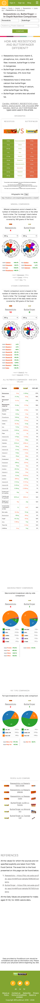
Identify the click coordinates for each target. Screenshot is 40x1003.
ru (20, 989)
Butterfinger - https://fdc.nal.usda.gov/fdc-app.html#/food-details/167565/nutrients (22, 888)
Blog (29, 3)
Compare (20, 31)
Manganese (5, 393)
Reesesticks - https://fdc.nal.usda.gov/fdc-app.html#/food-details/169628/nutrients (22, 878)
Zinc (21, 280)
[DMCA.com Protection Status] (20, 975)
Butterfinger (21, 10)
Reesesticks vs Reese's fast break (20, 784)
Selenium (4, 440)
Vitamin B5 (5, 485)
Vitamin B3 (5, 430)
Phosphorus (5, 417)
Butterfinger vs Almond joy (20, 810)
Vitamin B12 (5, 436)
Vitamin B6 (5, 488)
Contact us (16, 993)
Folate (4, 456)
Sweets (17, 8)
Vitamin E (4, 420)
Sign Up (21, 3)
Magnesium (20, 275)
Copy (26, 194)
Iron (3, 427)
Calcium (4, 446)
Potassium (5, 462)
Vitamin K (4, 453)
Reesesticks (27, 8)
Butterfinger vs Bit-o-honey (20, 804)
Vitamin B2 (5, 449)
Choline (4, 469)
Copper (20, 277)
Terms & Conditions (19, 995)
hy (24, 989)
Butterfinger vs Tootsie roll (20, 817)
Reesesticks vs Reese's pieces (20, 791)
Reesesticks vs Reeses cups (20, 797)
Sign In (12, 3)
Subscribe (27, 993)
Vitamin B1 (20, 375)
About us (5, 993)
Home (4, 8)
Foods (10, 8)
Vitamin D (21, 372)
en (16, 989)
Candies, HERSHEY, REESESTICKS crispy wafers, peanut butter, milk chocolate (20, 105)
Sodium (4, 478)
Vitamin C (4, 472)
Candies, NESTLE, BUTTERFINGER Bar (20, 108)
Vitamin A (4, 465)
